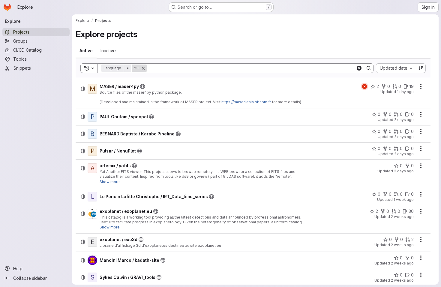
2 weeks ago (402, 216)
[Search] (369, 68)
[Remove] (143, 68)
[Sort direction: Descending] (421, 68)
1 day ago (405, 91)
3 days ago (404, 171)
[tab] (86, 50)
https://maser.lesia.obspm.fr (246, 102)
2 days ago (404, 119)
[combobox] (396, 68)
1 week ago (404, 199)
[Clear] (359, 68)
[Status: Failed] (364, 86)
